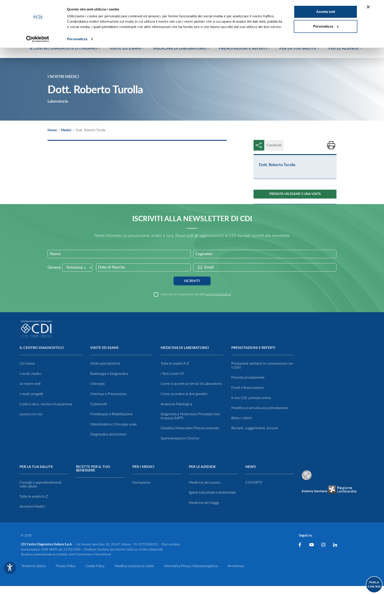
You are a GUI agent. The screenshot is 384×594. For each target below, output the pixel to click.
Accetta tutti (325, 12)
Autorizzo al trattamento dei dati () (196, 294)
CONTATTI (253, 482)
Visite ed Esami (104, 348)
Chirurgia (97, 383)
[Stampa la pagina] (331, 145)
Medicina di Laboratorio (185, 348)
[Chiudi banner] (368, 6)
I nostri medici (30, 373)
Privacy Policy (66, 566)
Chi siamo (27, 363)
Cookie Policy (95, 566)
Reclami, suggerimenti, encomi (254, 428)
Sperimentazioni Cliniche (180, 438)
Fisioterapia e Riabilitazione (111, 414)
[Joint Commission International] (307, 475)
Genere (54, 268)
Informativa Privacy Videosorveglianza (191, 566)
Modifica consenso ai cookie (134, 566)
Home (52, 130)
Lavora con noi (31, 414)
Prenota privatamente (247, 377)
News (250, 467)
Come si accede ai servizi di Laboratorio (191, 383)
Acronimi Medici (32, 506)
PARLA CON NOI (374, 584)
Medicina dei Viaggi (204, 503)
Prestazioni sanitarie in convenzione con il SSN (262, 365)
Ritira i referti (241, 418)
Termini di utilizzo (33, 566)
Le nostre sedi (30, 383)
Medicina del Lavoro (204, 482)
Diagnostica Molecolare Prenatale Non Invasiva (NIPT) (190, 416)
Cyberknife (98, 404)
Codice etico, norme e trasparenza (46, 404)
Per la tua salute (36, 467)
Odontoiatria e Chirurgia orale (113, 424)
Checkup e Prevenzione (108, 394)
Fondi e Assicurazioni (247, 387)
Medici (66, 130)
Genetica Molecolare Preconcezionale (190, 428)
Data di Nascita (111, 267)
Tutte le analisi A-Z (175, 363)
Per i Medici (143, 467)
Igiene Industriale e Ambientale (212, 492)
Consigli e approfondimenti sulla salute (40, 484)
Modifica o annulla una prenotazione (259, 408)
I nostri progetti (31, 394)
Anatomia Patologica (176, 404)
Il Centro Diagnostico (42, 348)
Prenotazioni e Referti (253, 348)
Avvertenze (236, 566)
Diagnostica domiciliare (108, 434)
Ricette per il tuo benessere (93, 468)
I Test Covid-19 (172, 373)
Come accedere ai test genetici (184, 394)
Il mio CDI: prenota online (251, 398)
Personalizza (77, 39)
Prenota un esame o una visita (295, 194)
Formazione (141, 482)
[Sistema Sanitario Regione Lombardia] (329, 489)
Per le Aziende (202, 467)
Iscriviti (192, 281)
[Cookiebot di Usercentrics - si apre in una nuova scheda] (37, 39)
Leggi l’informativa (218, 294)
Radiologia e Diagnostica (109, 373)
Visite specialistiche (105, 363)
